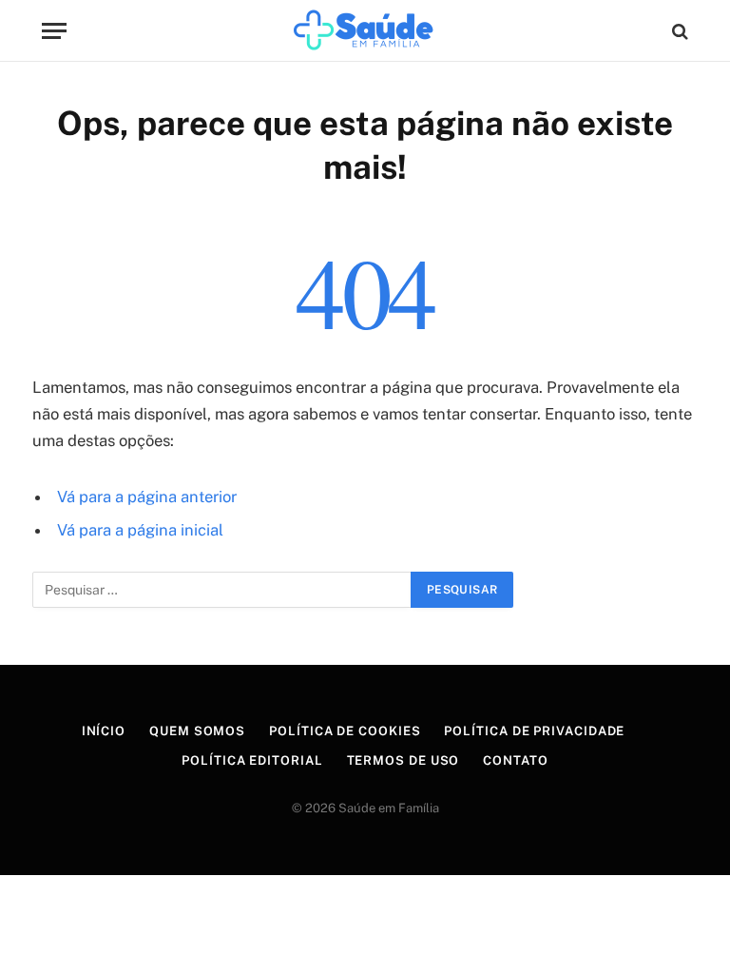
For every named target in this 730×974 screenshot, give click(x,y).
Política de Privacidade (534, 731)
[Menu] (54, 31)
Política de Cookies (344, 731)
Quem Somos (197, 731)
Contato (515, 760)
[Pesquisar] (678, 31)
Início (103, 731)
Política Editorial (252, 760)
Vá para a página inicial (140, 529)
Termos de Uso (403, 760)
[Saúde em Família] (365, 31)
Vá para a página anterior (147, 496)
